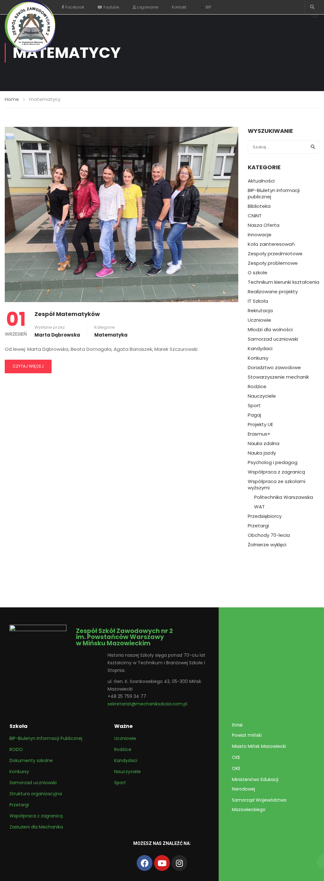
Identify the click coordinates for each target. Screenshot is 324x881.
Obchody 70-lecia (269, 535)
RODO (16, 749)
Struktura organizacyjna (35, 794)
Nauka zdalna (263, 443)
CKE (236, 757)
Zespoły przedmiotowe (275, 254)
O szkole (257, 273)
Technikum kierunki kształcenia (283, 282)
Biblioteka (259, 206)
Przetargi (258, 526)
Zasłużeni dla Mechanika (36, 827)
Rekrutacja (260, 310)
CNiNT (255, 216)
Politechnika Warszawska (283, 497)
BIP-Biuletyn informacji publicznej (274, 193)
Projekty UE (260, 424)
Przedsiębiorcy (265, 516)
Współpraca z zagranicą (276, 472)
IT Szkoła (258, 301)
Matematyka (111, 335)
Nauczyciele (262, 396)
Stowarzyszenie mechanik (278, 377)
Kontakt (179, 7)
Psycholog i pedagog (272, 462)
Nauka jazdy (262, 453)
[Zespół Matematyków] (121, 214)
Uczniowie (259, 320)
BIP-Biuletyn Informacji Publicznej (45, 738)
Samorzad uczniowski (273, 339)
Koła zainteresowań (271, 244)
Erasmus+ (259, 434)
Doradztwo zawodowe (274, 367)
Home (12, 99)
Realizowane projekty (273, 291)
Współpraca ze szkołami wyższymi (276, 484)
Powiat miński (247, 735)
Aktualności (261, 181)
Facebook (74, 7)
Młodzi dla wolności (270, 329)
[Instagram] (179, 863)
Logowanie (147, 7)
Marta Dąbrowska (57, 335)
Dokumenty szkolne (31, 760)
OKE (236, 768)
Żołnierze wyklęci (267, 545)
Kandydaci (260, 348)
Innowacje (259, 235)
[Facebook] (145, 863)
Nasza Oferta (263, 225)
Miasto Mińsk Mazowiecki (259, 746)
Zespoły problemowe (273, 263)
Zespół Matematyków (67, 314)
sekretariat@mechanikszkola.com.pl (147, 704)
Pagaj (254, 415)
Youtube (110, 7)
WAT (259, 507)
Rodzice (257, 386)
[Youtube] (162, 863)
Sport (254, 405)
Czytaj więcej (28, 366)
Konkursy (258, 358)
